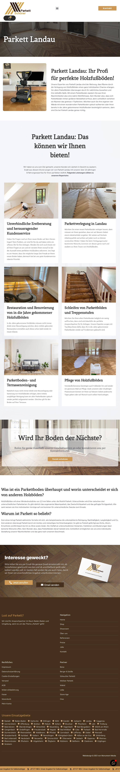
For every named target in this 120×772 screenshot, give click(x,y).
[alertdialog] (60, 769)
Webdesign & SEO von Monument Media (99, 756)
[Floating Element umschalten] (113, 763)
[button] (57, 8)
